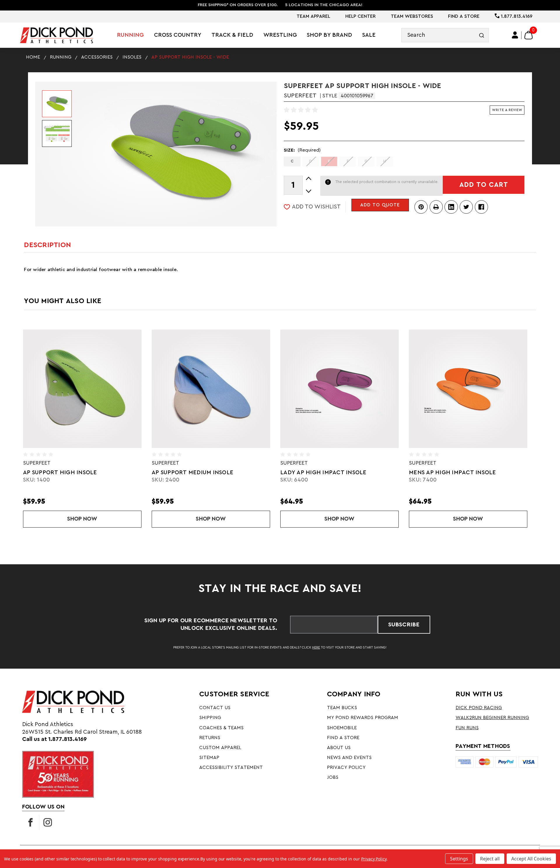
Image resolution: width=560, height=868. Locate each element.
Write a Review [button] (507, 110)
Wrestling (280, 35)
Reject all (490, 858)
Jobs (332, 777)
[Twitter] (466, 206)
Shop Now (145, 519)
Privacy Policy (346, 767)
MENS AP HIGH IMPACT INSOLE (364, 472)
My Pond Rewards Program (362, 717)
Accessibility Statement (231, 767)
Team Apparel (313, 16)
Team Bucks (342, 707)
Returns (209, 737)
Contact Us (214, 707)
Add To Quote (380, 205)
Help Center (360, 16)
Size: (302, 150)
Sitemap (209, 757)
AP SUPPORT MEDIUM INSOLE (105, 472)
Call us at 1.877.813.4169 (54, 739)
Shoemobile (342, 727)
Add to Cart (483, 184)
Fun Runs (467, 727)
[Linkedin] (451, 206)
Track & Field (232, 35)
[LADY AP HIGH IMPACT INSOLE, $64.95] (251, 389)
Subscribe (403, 625)
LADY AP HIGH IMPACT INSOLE (235, 472)
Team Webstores (412, 16)
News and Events (349, 757)
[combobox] (445, 35)
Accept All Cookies (531, 858)
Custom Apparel (220, 747)
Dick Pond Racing (479, 707)
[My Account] (515, 35)
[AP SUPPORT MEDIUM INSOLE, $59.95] (123, 389)
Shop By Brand (329, 35)
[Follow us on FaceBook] (30, 822)
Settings (459, 858)
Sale (369, 35)
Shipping (210, 717)
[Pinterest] (421, 206)
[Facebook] (481, 206)
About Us (339, 747)
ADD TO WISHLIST (316, 207)
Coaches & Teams (221, 727)
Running (130, 35)
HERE (316, 647)
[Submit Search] (482, 35)
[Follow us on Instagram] (47, 822)
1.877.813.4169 (515, 16)
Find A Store (464, 16)
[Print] (436, 206)
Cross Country (177, 35)
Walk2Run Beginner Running (492, 717)
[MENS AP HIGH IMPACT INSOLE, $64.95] (380, 389)
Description (47, 245)
